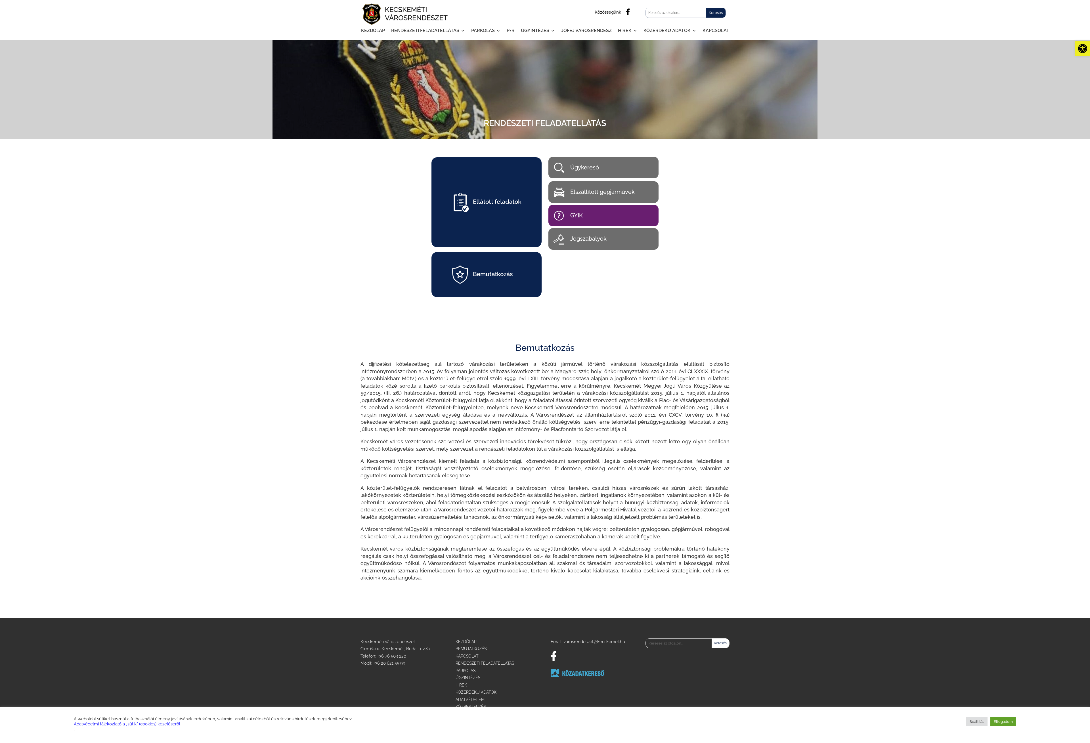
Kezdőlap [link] (373, 30)
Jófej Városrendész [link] (586, 30)
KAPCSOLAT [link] (467, 656)
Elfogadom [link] (1003, 721)
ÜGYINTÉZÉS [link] (468, 677)
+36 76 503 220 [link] (391, 656)
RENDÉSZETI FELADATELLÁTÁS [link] (485, 663)
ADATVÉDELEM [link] (470, 699)
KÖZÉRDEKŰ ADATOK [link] (476, 692)
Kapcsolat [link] (716, 30)
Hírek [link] (625, 30)
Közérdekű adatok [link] (667, 30)
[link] (1082, 48)
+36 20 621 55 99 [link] (389, 663)
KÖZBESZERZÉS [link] (471, 706)
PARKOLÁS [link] (465, 670)
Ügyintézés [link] (535, 30)
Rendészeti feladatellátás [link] (425, 30)
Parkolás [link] (483, 30)
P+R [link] (511, 30)
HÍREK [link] (461, 685)
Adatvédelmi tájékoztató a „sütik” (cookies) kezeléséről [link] (127, 723)
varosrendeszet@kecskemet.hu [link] (594, 641)
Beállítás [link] (976, 721)
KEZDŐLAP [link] (466, 641)
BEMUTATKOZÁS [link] (471, 649)
